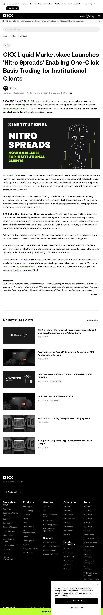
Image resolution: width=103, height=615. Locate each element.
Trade (25, 519)
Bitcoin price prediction (89, 556)
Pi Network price (90, 543)
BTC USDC (88, 506)
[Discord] (35, 607)
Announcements (50, 550)
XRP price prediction (88, 568)
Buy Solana (68, 527)
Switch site (12, 8)
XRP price (88, 551)
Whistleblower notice (9, 540)
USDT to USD (69, 557)
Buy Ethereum (69, 519)
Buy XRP (67, 535)
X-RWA (26, 545)
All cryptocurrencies (30, 532)
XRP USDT (88, 531)
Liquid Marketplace (12, 108)
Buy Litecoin (69, 531)
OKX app (6, 549)
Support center (49, 542)
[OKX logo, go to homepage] (8, 16)
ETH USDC (88, 511)
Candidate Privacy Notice (10, 514)
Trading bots (28, 527)
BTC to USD (68, 549)
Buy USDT (68, 506)
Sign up (91, 16)
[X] (22, 607)
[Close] (99, 21)
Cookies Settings (76, 607)
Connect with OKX (51, 554)
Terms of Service (10, 527)
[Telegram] (40, 607)
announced (26, 266)
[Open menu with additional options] (98, 16)
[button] (76, 15)
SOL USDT (88, 527)
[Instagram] (31, 607)
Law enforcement (10, 545)
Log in (82, 16)
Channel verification (51, 546)
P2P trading (28, 511)
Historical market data (50, 516)
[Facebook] (44, 607)
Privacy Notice (9, 531)
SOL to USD (68, 561)
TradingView (28, 541)
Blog (14, 36)
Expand (94, 294)
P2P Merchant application (49, 530)
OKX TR (6, 553)
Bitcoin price (89, 535)
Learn (5, 36)
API (44, 511)
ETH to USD (68, 553)
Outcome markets (30, 549)
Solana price (89, 547)
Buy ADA (67, 523)
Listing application (51, 525)
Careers (6, 519)
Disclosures (7, 535)
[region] (76, 598)
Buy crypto (27, 506)
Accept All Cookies (76, 601)
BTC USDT (88, 515)
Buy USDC (68, 511)
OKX (33, 101)
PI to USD (67, 569)
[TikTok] (26, 607)
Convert (26, 515)
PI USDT (87, 523)
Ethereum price (90, 539)
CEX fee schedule (50, 521)
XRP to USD (68, 565)
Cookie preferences (8, 558)
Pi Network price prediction (90, 574)
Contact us (7, 523)
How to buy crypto (91, 579)
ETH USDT (88, 519)
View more (92, 320)
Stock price (28, 553)
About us (7, 509)
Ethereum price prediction (90, 562)
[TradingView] (48, 607)
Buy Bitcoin (68, 515)
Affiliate (46, 506)
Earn (25, 523)
